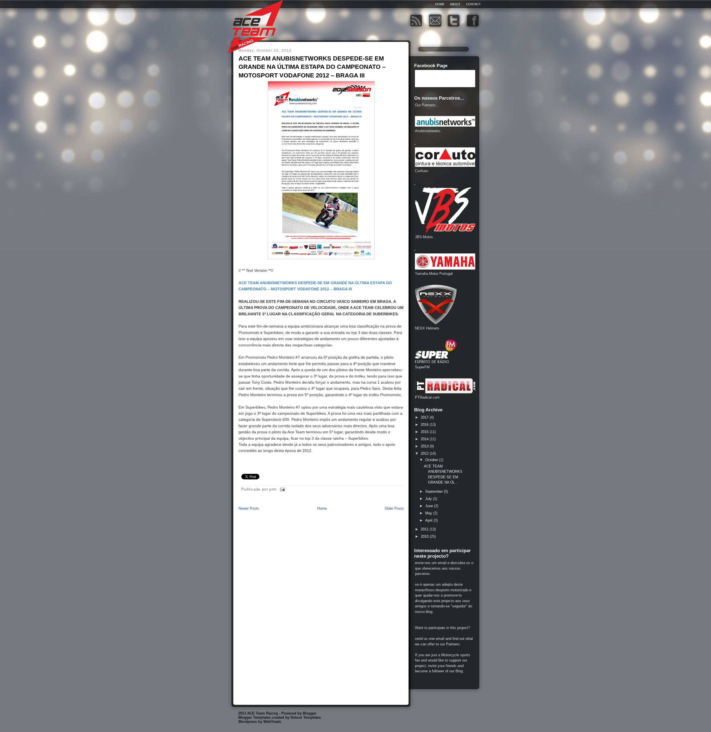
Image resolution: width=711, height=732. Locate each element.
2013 (425, 446)
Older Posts (394, 508)
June (429, 506)
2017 (425, 417)
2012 (425, 453)
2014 (425, 439)
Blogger (309, 713)
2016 (425, 424)
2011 (425, 529)
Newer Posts (249, 508)
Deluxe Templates (306, 717)
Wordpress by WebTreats (259, 722)
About (455, 4)
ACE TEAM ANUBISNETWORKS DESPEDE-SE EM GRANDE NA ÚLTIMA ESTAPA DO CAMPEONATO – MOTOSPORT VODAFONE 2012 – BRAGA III (312, 67)
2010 (425, 536)
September (434, 491)
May (428, 513)
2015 (425, 432)
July (428, 499)
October (431, 460)
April (428, 520)
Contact (473, 4)
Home (439, 4)
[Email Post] (281, 489)
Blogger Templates (254, 717)
